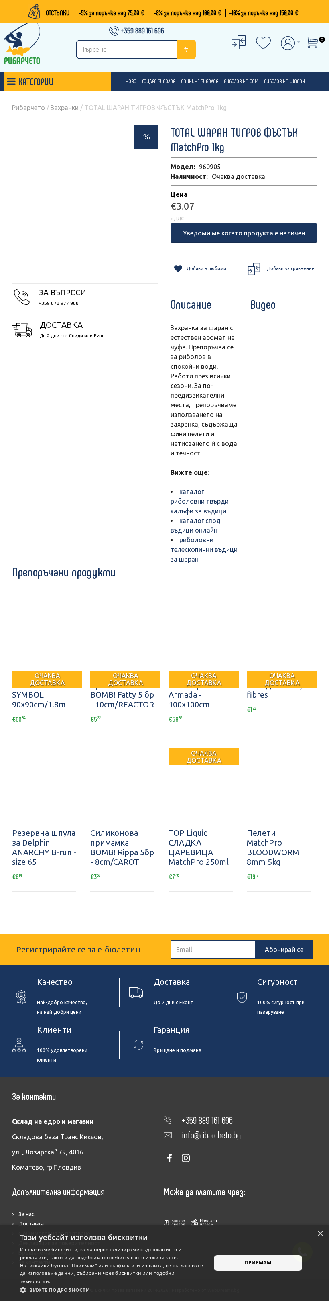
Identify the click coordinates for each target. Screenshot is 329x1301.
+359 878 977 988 (59, 303)
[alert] (164, 1263)
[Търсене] (186, 49)
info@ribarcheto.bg (211, 1134)
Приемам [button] (257, 1262)
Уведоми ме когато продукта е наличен (244, 233)
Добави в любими (206, 268)
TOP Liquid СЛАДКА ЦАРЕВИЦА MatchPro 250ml (199, 847)
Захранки (65, 107)
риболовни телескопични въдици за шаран (204, 549)
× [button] (320, 1234)
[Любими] (47, 780)
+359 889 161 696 (142, 30)
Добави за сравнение (291, 268)
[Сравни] (68, 780)
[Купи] (26, 780)
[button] (112, 1290)
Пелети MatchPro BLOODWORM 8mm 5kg (273, 847)
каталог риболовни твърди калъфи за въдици (200, 501)
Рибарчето (28, 107)
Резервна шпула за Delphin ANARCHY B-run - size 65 (44, 847)
